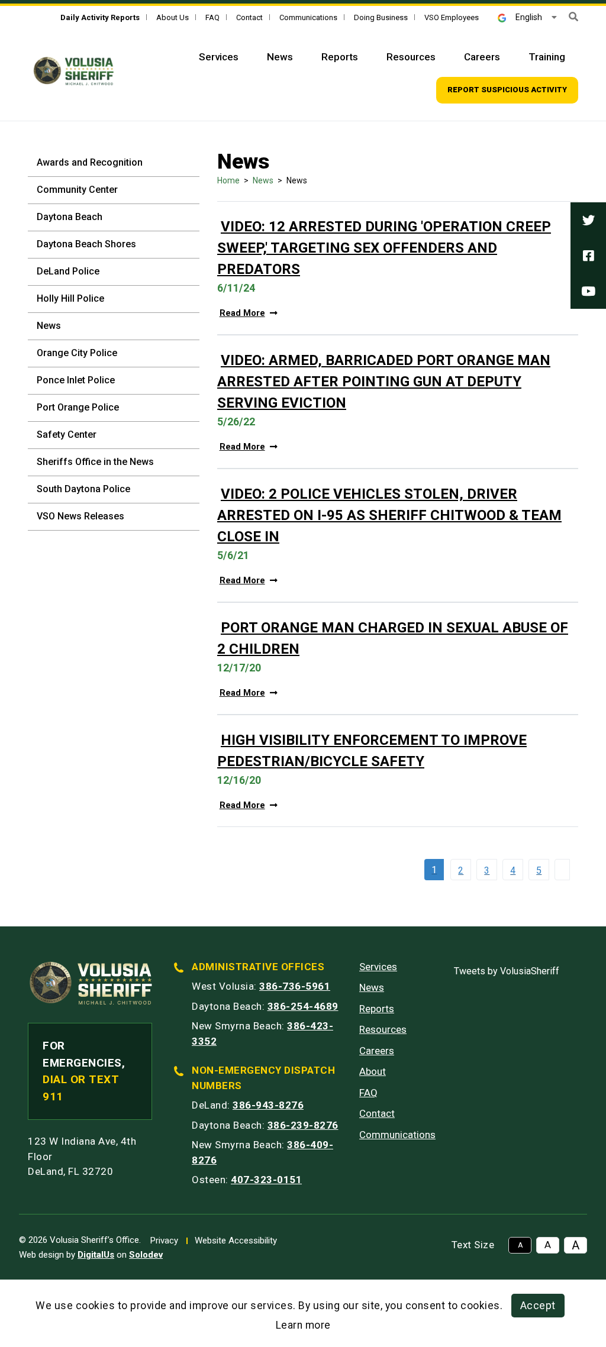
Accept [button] (538, 1306)
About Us (172, 17)
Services (218, 57)
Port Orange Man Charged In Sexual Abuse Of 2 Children (392, 638)
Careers (482, 57)
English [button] (528, 17)
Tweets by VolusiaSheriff (506, 971)
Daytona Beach (69, 216)
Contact (249, 17)
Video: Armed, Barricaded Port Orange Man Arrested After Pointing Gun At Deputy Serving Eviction (383, 381)
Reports (339, 57)
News (280, 57)
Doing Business (381, 17)
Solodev (146, 1254)
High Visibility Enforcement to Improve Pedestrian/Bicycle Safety (372, 751)
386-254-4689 (303, 1006)
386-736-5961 (294, 986)
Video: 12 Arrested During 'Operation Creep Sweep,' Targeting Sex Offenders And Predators (384, 247)
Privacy (164, 1240)
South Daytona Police (83, 489)
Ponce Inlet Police (76, 380)
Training (546, 57)
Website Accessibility (236, 1240)
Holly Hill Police (70, 298)
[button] (573, 16)
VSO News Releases (80, 516)
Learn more (303, 1325)
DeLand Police (68, 271)
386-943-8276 (268, 1105)
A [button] (520, 1245)
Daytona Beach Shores (86, 244)
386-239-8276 (303, 1125)
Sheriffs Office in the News (95, 461)
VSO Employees (451, 17)
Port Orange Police (78, 407)
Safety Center (66, 434)
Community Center (77, 189)
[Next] (565, 869)
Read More (242, 313)
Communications (308, 17)
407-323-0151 (266, 1180)
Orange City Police (77, 352)
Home (228, 180)
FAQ (212, 17)
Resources (411, 57)
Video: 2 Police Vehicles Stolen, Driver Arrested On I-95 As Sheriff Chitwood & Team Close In (389, 515)
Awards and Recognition (90, 162)
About (372, 1071)
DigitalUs (96, 1254)
